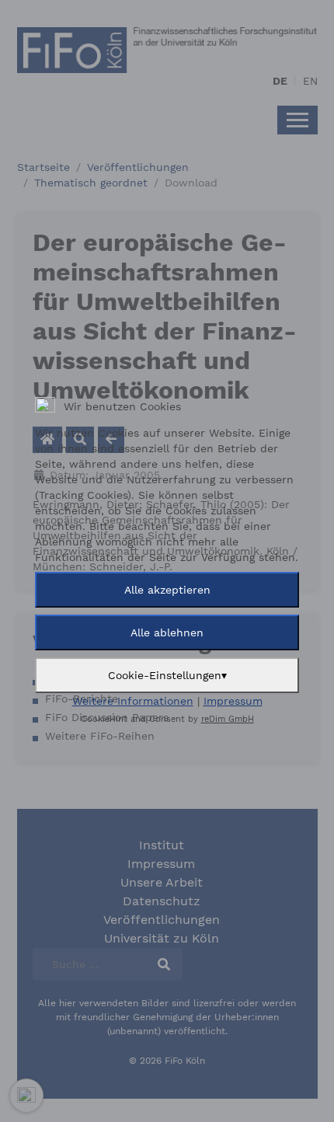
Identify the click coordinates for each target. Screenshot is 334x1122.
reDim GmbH (227, 719)
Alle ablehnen (167, 632)
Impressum (233, 701)
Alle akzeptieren (167, 590)
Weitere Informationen (132, 701)
